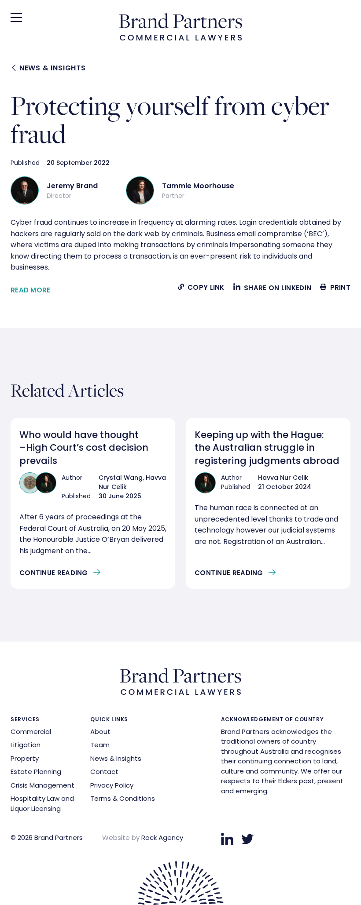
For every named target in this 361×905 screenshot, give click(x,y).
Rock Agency (162, 837)
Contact (104, 771)
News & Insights (51, 68)
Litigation (26, 744)
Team (100, 744)
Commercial (31, 731)
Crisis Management (42, 785)
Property (25, 758)
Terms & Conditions (122, 798)
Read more (31, 290)
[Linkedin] (227, 839)
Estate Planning (36, 771)
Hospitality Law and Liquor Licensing (42, 803)
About (100, 731)
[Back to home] (180, 38)
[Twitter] (247, 839)
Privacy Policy (111, 785)
